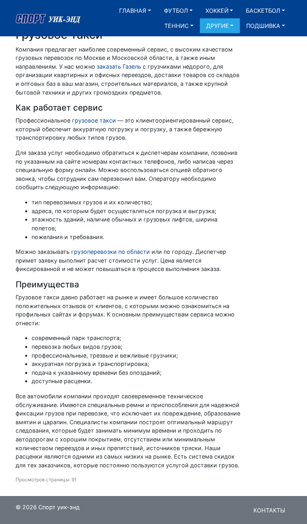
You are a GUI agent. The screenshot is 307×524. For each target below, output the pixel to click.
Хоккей (217, 10)
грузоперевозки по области (110, 251)
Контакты (269, 510)
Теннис (176, 25)
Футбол (176, 10)
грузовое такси (94, 120)
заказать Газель (119, 66)
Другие (217, 25)
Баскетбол (263, 10)
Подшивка (263, 25)
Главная (132, 10)
